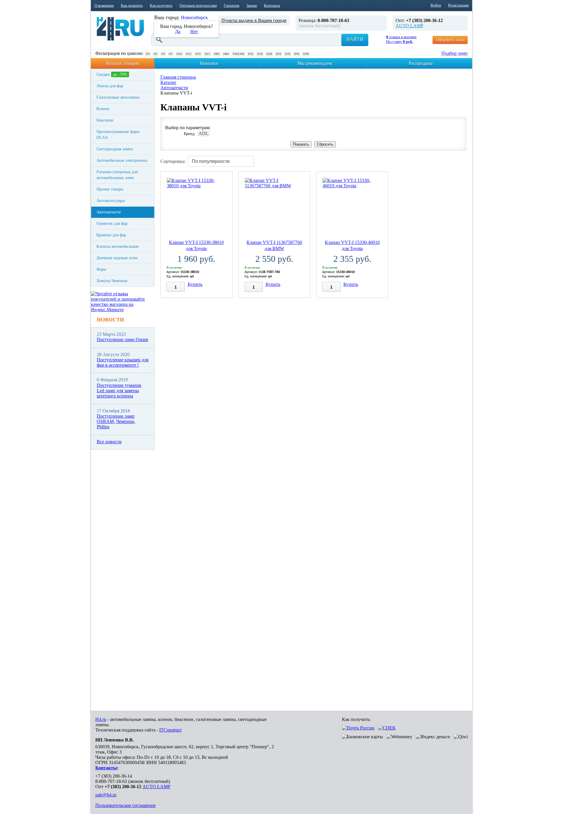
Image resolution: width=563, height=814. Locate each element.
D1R (260, 54)
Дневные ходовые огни (117, 258)
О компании (104, 5)
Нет (194, 31)
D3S (287, 54)
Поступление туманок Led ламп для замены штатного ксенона (119, 391)
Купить (195, 284)
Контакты (272, 5)
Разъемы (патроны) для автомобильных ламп (117, 175)
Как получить (161, 5)
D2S (278, 54)
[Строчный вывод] (451, 159)
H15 (198, 54)
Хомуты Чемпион (112, 281)
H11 (188, 54)
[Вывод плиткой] (440, 159)
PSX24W (238, 54)
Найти (354, 39)
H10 (179, 54)
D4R (306, 54)
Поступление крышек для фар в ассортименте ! (122, 362)
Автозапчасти (108, 212)
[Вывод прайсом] (462, 159)
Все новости (109, 441)
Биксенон (104, 120)
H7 (171, 54)
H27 (207, 54)
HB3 (217, 54)
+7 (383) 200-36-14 (113, 775)
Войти (435, 5)
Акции (251, 5)
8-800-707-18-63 (111, 781)
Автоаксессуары (110, 200)
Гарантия (231, 5)
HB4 (226, 54)
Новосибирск (194, 17)
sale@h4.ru (105, 794)
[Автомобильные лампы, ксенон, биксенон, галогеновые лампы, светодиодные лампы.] (120, 29)
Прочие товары (109, 189)
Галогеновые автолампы (117, 97)
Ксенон (102, 109)
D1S (250, 54)
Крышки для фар (111, 235)
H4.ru (100, 719)
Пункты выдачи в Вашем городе (253, 20)
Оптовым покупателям (198, 5)
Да (177, 31)
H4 (163, 54)
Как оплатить (132, 5)
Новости (110, 320)
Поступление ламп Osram (122, 339)
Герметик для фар (112, 223)
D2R (269, 54)
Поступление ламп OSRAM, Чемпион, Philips (116, 421)
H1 (148, 54)
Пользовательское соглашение (125, 805)
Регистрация (458, 5)
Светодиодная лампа (114, 149)
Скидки (111, 74)
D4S (296, 54)
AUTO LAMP (409, 25)
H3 (155, 54)
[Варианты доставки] (358, 727)
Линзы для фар (109, 86)
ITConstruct (170, 729)
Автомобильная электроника (121, 160)
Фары (101, 269)
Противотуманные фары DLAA (117, 134)
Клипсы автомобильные (117, 246)
